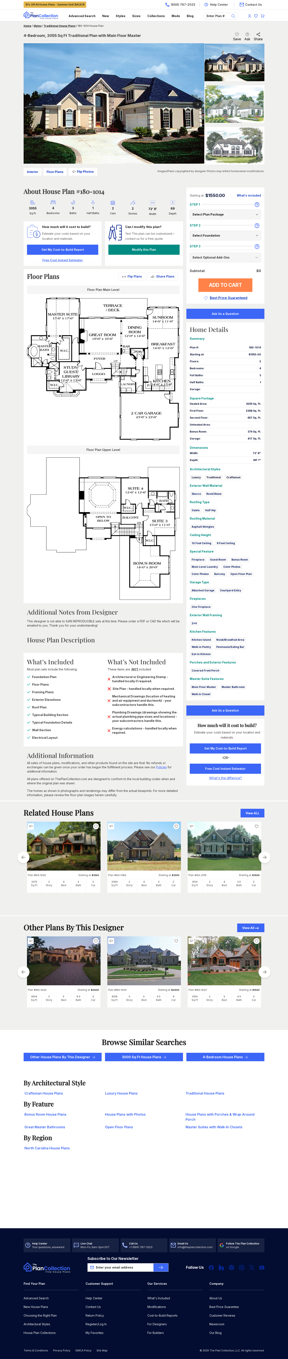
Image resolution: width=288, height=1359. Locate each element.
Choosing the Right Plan (40, 1315)
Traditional (213, 477)
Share (258, 39)
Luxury (196, 477)
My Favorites (95, 1333)
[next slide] (264, 857)
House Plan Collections (40, 1333)
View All (248, 928)
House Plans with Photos (125, 1114)
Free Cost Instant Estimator (225, 768)
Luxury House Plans (121, 1093)
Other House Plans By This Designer (60, 1057)
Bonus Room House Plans (45, 1114)
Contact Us (93, 1307)
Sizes (136, 16)
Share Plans (165, 276)
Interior (32, 172)
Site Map (102, 1350)
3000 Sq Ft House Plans (141, 1057)
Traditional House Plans (59, 25)
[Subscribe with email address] (160, 1267)
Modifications (156, 1307)
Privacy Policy (61, 1350)
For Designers (157, 1324)
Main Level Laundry (205, 566)
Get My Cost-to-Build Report (63, 249)
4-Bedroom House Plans (223, 1057)
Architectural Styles (37, 1324)
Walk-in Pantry (201, 646)
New (105, 16)
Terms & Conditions (36, 1350)
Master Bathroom (233, 687)
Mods (176, 16)
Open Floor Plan (241, 574)
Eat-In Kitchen (201, 654)
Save (237, 39)
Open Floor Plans (119, 1127)
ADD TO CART (225, 285)
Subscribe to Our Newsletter (113, 1258)
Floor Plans (55, 172)
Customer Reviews (222, 1315)
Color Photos (231, 566)
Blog (190, 16)
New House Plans (36, 1307)
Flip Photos (85, 171)
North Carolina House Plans (47, 1148)
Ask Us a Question (225, 313)
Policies (161, 767)
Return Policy (95, 1315)
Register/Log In (96, 1324)
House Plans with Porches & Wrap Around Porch (220, 1117)
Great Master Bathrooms (44, 1127)
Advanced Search (82, 16)
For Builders (155, 1333)
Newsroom (216, 1324)
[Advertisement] (144, 1195)
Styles (120, 16)
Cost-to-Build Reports (162, 1315)
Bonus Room (239, 559)
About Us (215, 1298)
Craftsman (233, 477)
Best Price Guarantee (224, 1307)
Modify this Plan (144, 249)
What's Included (158, 1298)
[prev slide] (23, 857)
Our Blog (215, 1333)
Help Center (94, 1298)
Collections (156, 16)
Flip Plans (135, 276)
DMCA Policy (83, 1350)
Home (27, 25)
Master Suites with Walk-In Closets (214, 1127)
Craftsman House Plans (43, 1093)
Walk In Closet (201, 694)
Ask (247, 39)
